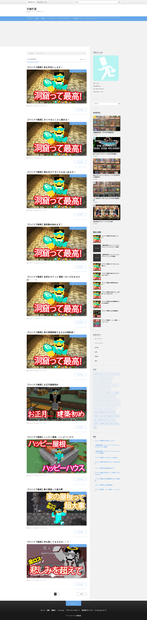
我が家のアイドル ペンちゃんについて (84, 18)
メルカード (116, 404)
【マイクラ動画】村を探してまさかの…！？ (48, 541)
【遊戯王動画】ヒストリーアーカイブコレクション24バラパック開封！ (107, 446)
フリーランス (104, 397)
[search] (119, 2)
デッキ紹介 (106, 393)
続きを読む (80, 109)
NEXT (81, 594)
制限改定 (102, 412)
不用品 (95, 412)
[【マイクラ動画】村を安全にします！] (97, 239)
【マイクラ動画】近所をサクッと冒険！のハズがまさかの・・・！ (107, 473)
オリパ (111, 377)
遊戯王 (43, 18)
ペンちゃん (52, 18)
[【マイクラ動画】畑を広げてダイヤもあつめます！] (97, 276)
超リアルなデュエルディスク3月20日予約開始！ (105, 154)
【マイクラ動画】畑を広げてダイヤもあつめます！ (51, 172)
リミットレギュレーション (100, 408)
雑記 (96, 360)
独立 (114, 419)
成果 (105, 416)
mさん (102, 374)
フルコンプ (112, 397)
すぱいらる (116, 374)
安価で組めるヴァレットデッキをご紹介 (103, 221)
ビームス (96, 397)
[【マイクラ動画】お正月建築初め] (97, 314)
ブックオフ (97, 400)
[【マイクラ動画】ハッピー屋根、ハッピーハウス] (97, 323)
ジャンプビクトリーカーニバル (102, 389)
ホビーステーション (114, 400)
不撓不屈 (31, 9)
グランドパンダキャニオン (100, 385)
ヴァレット (112, 408)
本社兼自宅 (116, 416)
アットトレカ (97, 377)
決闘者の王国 (101, 419)
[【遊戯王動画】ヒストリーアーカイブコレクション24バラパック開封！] (97, 248)
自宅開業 (102, 423)
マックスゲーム (108, 404)
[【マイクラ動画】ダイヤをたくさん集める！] (97, 267)
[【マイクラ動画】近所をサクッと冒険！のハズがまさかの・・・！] (97, 295)
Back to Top (73, 603)
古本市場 (108, 412)
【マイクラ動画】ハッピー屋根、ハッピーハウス (50, 437)
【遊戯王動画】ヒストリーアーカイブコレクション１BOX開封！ (107, 452)
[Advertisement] (73, 34)
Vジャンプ (108, 374)
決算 (95, 419)
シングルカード (113, 385)
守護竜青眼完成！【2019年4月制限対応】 (103, 132)
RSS (94, 437)
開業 (95, 427)
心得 (101, 416)
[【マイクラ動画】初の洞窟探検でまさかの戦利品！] (97, 304)
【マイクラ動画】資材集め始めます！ (45, 224)
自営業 (95, 423)
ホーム (30, 18)
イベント (105, 377)
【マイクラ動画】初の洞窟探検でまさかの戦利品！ (51, 332)
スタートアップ (98, 393)
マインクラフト (79, 71)
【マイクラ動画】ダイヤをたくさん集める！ (48, 119)
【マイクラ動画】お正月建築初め (43, 384)
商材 (114, 412)
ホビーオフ (104, 400)
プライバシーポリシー (64, 18)
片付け (109, 419)
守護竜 (95, 416)
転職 (111, 423)
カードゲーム (97, 381)
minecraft (37, 105)
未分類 (96, 347)
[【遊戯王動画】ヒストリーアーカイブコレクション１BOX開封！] (97, 257)
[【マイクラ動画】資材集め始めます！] (97, 286)
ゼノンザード (98, 338)
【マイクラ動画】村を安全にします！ (79, 2)
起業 (37, 18)
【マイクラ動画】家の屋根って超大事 (45, 489)
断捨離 (110, 416)
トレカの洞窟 (115, 393)
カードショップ (107, 381)
